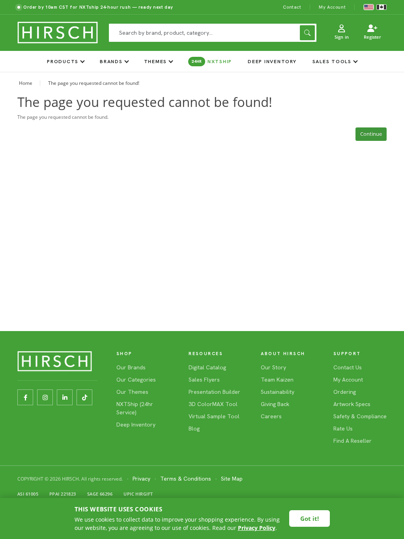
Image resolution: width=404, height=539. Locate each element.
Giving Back (275, 404)
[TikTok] (84, 397)
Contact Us (347, 367)
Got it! (309, 518)
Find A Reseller (352, 440)
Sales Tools (332, 61)
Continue (371, 133)
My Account (332, 7)
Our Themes (132, 391)
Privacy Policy (256, 528)
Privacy (141, 478)
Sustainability (277, 391)
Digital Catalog (207, 367)
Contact (292, 7)
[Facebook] (25, 397)
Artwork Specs (351, 404)
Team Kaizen (277, 379)
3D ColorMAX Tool (213, 404)
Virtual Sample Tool (214, 416)
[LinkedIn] (65, 397)
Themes (155, 61)
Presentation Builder (214, 391)
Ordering (344, 391)
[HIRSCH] (57, 33)
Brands (111, 61)
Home (25, 83)
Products (63, 61)
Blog (194, 428)
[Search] (307, 32)
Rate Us (343, 428)
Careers (271, 416)
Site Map (232, 478)
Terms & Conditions (185, 478)
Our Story (273, 367)
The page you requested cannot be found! (93, 83)
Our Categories (136, 379)
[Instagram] (45, 397)
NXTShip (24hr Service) (134, 408)
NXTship (211, 61)
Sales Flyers (204, 379)
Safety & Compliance (360, 416)
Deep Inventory (272, 61)
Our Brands (131, 367)
